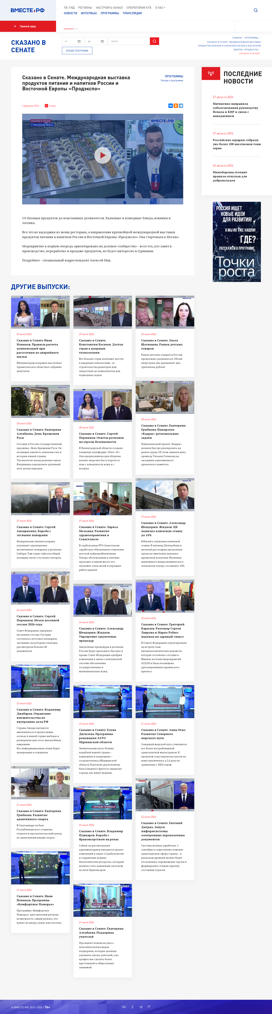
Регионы (85, 7)
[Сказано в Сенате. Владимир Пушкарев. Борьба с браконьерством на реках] (102, 803)
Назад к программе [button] (172, 80)
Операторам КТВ (139, 7)
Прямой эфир (28, 26)
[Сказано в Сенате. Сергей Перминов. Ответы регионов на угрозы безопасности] (102, 405)
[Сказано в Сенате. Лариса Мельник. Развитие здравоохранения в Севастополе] (102, 498)
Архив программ (77, 50)
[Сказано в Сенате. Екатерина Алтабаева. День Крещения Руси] (40, 401)
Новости (70, 13)
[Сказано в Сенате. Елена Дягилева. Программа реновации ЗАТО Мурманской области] (102, 701)
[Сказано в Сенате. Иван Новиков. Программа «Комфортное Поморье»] (40, 867)
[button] (256, 10)
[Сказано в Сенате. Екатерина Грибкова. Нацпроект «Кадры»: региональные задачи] (165, 397)
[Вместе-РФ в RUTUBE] (259, 26)
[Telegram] (181, 105)
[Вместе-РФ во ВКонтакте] (240, 26)
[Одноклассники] (176, 105)
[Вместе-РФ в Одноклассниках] (247, 26)
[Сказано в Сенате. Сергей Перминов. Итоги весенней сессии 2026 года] (40, 588)
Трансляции (132, 13)
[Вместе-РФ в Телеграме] (253, 26)
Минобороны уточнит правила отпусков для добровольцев (230, 176)
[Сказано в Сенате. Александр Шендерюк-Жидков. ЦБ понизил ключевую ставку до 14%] (165, 494)
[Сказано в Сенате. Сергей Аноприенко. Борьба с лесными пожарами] (40, 498)
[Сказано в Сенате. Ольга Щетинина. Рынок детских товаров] (165, 312)
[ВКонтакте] (170, 105)
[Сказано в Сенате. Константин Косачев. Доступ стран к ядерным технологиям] (102, 312)
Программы (110, 13)
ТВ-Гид (69, 7)
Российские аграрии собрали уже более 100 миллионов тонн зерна (237, 144)
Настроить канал (109, 7)
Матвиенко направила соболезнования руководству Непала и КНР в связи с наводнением (235, 110)
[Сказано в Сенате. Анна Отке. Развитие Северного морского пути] (165, 701)
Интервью (89, 13)
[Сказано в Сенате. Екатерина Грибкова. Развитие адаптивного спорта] (40, 782)
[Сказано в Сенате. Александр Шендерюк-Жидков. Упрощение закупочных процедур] (102, 600)
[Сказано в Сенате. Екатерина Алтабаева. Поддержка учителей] (102, 900)
